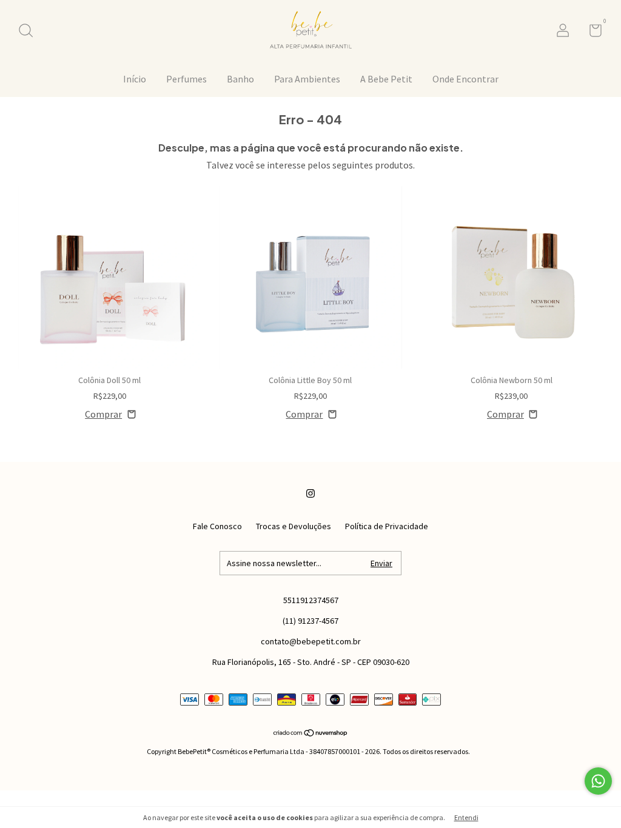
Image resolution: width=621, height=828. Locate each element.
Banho (240, 79)
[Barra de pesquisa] (30, 32)
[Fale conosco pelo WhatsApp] (598, 781)
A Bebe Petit (386, 79)
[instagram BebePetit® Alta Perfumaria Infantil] (310, 493)
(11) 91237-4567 (310, 620)
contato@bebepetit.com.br (311, 641)
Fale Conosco (217, 526)
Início (134, 79)
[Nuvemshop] (311, 733)
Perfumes (186, 79)
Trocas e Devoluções (293, 526)
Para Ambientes (307, 79)
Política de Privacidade (386, 526)
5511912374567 (310, 600)
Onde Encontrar (465, 79)
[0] (591, 32)
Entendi (466, 817)
